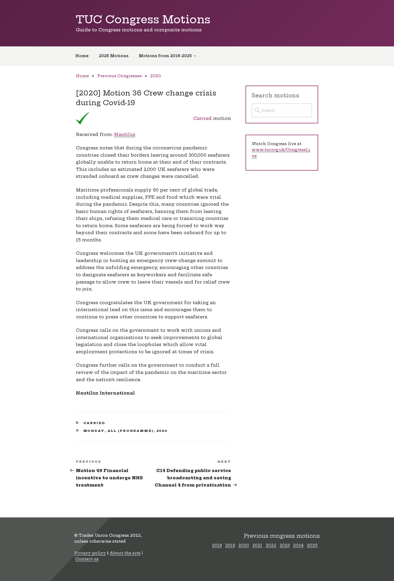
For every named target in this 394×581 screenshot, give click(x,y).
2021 (257, 545)
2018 (217, 545)
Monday (94, 431)
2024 (298, 545)
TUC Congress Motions (143, 19)
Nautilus (124, 134)
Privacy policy (90, 553)
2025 (312, 545)
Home (81, 55)
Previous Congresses (119, 75)
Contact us (87, 559)
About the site (125, 553)
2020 (155, 75)
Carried (202, 118)
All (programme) (130, 431)
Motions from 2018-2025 (165, 55)
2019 (230, 545)
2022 (271, 545)
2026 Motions (113, 55)
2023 (285, 545)
